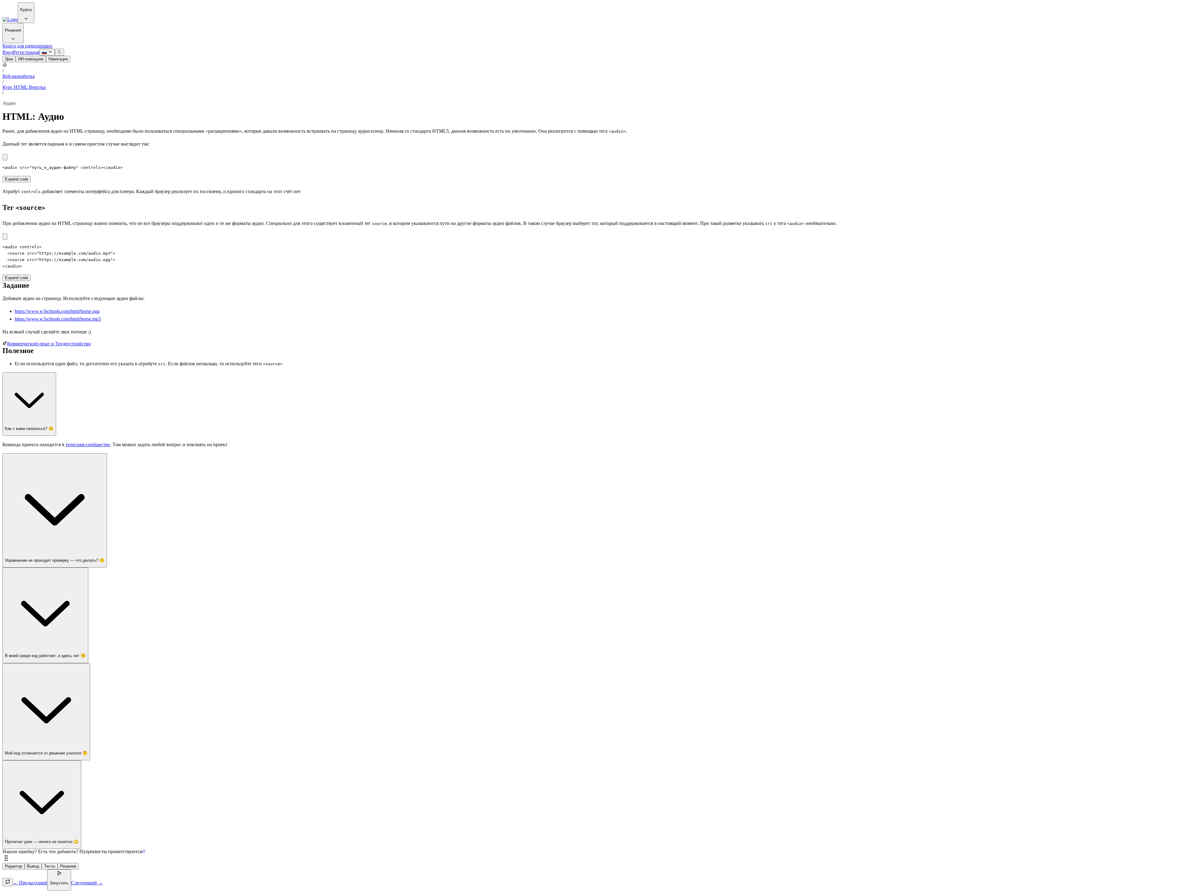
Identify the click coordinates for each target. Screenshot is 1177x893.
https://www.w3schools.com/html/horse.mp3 (58, 318)
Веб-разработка (18, 76)
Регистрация (26, 52)
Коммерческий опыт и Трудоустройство (49, 343)
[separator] (588, 858)
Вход (7, 52)
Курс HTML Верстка (24, 87)
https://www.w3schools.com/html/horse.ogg (57, 311)
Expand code (16, 179)
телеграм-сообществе (88, 444)
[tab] (9, 59)
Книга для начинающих (27, 45)
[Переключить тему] (59, 52)
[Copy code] (4, 157)
